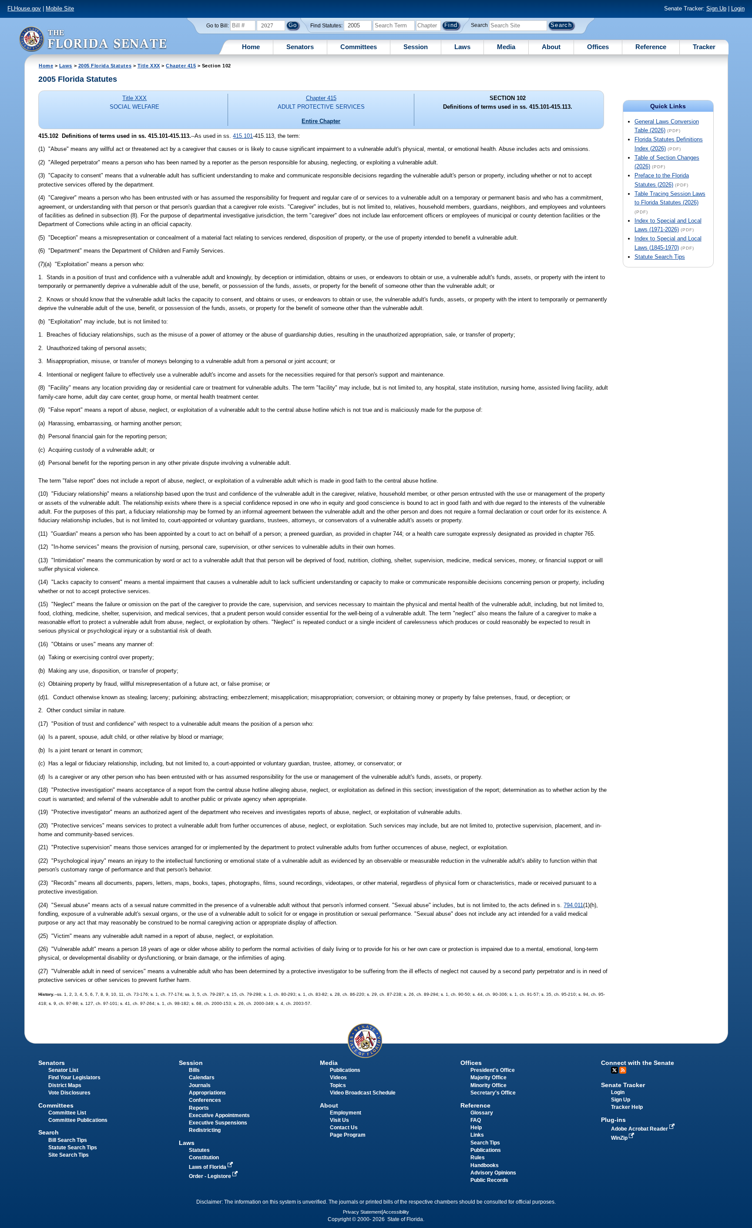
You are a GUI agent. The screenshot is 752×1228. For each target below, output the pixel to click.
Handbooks (484, 1165)
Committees (358, 46)
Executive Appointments (219, 1115)
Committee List (67, 1112)
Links (477, 1135)
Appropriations (207, 1092)
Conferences (205, 1100)
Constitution (204, 1157)
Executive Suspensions (218, 1122)
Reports (199, 1108)
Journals (200, 1085)
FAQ (475, 1120)
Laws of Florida (208, 1167)
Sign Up (716, 8)
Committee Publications (77, 1120)
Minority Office (488, 1085)
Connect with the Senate (637, 1062)
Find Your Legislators (74, 1077)
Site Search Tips (68, 1155)
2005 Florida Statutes (104, 65)
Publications (345, 1070)
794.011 (573, 905)
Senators (300, 46)
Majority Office (488, 1077)
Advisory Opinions (493, 1172)
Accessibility (396, 1212)
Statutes (199, 1150)
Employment (345, 1112)
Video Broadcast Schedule (363, 1092)
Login (738, 8)
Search (479, 25)
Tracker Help (627, 1107)
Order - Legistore (210, 1176)
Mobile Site (60, 8)
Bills (194, 1070)
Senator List (63, 1070)
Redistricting (205, 1130)
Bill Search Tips (67, 1140)
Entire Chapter (321, 121)
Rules (477, 1157)
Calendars (202, 1077)
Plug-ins (613, 1119)
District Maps (64, 1085)
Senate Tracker (623, 1084)
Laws (462, 46)
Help (476, 1127)
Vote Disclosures (69, 1092)
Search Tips (485, 1142)
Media (506, 46)
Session (415, 46)
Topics (338, 1085)
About (551, 46)
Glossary (481, 1112)
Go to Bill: (217, 25)
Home (251, 46)
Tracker (704, 46)
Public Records (489, 1180)
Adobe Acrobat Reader (640, 1128)
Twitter (614, 1070)
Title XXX (149, 65)
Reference (650, 46)
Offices (598, 46)
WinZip (620, 1138)
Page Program (348, 1135)
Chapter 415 (181, 65)
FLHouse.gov (24, 8)
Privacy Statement (362, 1212)
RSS (622, 1070)
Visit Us (339, 1120)
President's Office (492, 1070)
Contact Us (344, 1127)
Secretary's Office (493, 1092)
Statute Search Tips (659, 257)
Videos (338, 1077)
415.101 (243, 136)
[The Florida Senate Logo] (93, 39)
